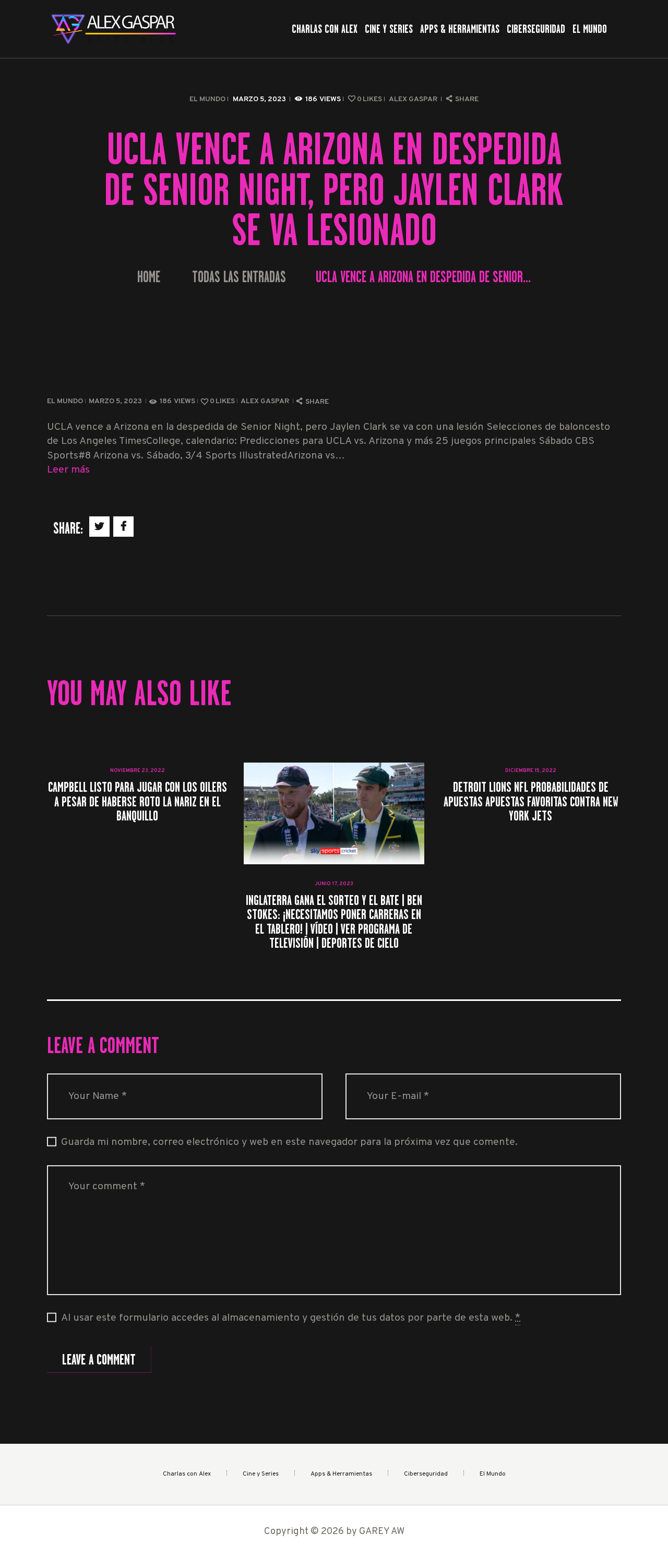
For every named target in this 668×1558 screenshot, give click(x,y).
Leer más (68, 470)
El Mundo (207, 99)
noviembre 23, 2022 (137, 770)
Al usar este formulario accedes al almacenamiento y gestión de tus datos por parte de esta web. (290, 1318)
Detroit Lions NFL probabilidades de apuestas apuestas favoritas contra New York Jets (530, 801)
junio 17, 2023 (334, 883)
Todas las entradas (239, 277)
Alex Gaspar (414, 99)
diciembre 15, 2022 (530, 770)
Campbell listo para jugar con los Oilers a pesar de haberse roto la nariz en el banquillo (137, 801)
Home (148, 277)
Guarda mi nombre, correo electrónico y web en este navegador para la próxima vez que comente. (289, 1142)
